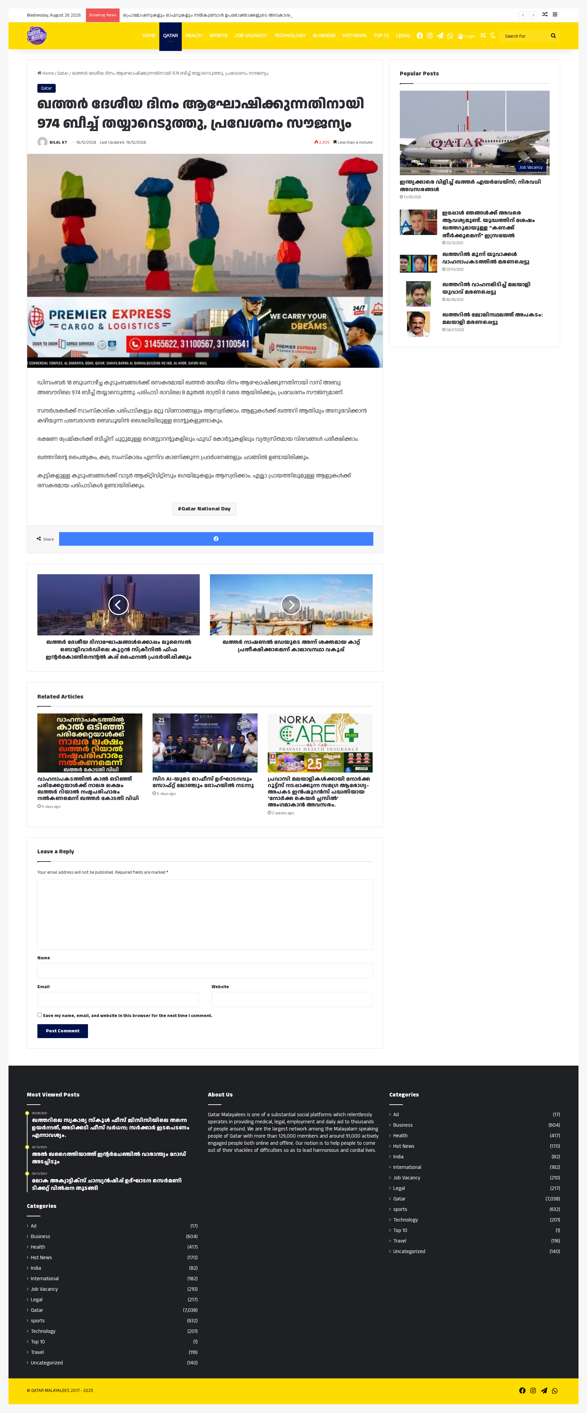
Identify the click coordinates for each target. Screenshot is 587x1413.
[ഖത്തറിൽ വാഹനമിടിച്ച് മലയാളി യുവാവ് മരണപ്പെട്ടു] (418, 294)
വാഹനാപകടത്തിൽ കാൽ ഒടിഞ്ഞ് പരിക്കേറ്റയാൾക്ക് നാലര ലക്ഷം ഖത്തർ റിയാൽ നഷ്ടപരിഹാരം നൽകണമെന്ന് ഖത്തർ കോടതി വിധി (88, 788)
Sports (218, 35)
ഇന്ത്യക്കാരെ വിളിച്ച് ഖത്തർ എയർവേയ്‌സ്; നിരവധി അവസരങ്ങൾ (470, 186)
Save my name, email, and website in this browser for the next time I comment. (127, 1016)
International (45, 1278)
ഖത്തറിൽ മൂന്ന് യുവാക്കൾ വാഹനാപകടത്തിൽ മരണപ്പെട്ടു (486, 258)
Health (193, 35)
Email (43, 987)
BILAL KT (58, 142)
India (36, 1268)
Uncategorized (47, 1362)
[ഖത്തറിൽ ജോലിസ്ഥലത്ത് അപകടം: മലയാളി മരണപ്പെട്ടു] (418, 324)
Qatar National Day (206, 509)
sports (38, 1320)
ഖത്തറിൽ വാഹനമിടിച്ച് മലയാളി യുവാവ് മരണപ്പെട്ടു (486, 288)
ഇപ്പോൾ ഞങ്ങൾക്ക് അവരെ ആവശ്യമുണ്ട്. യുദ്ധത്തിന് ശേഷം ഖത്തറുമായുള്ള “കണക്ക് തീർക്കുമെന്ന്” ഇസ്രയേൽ (488, 224)
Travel (37, 1352)
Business (324, 35)
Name (43, 958)
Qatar (170, 35)
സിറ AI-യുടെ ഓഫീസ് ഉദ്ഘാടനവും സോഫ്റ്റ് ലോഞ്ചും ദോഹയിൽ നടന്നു (203, 782)
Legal (403, 35)
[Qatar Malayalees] (37, 35)
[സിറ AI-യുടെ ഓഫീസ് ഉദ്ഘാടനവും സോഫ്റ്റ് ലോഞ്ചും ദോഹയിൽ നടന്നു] (205, 743)
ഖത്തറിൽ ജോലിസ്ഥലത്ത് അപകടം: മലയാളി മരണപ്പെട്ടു (492, 318)
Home (149, 35)
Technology (290, 35)
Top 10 (381, 35)
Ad (33, 1226)
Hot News (354, 35)
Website (220, 987)
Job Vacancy (251, 35)
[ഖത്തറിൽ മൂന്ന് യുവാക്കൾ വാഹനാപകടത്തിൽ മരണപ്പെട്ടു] (418, 263)
